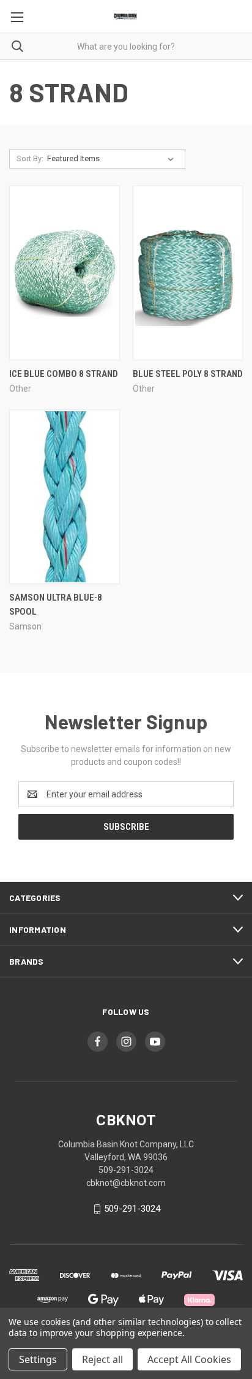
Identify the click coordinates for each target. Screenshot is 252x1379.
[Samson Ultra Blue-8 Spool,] (64, 497)
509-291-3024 (132, 1208)
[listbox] (112, 159)
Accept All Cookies (189, 1359)
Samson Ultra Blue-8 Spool (55, 604)
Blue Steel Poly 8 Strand (188, 373)
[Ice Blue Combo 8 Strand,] (64, 273)
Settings (38, 1359)
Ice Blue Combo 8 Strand (63, 373)
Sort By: (30, 158)
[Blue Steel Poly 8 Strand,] (188, 273)
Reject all (102, 1359)
